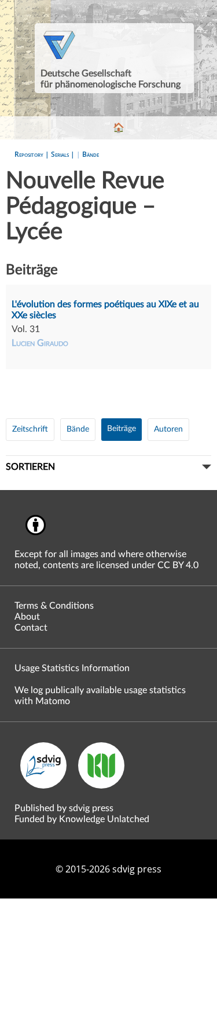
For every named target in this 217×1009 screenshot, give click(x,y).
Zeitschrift (30, 429)
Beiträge (121, 429)
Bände (90, 154)
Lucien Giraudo (40, 343)
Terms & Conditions (54, 605)
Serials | (63, 154)
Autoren (168, 429)
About (27, 616)
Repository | (32, 154)
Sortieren (30, 467)
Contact (30, 627)
